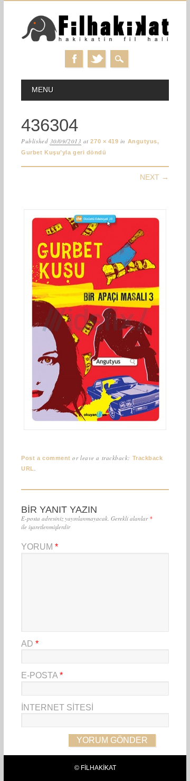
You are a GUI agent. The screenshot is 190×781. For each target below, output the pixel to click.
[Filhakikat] (95, 40)
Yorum (39, 546)
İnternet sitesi (57, 707)
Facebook (74, 58)
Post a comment (46, 458)
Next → (154, 177)
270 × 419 (104, 141)
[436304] (95, 430)
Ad (30, 643)
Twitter (97, 58)
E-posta (42, 675)
